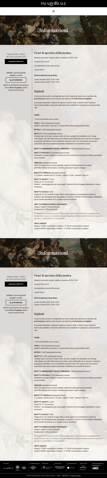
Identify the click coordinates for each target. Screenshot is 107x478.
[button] (16, 61)
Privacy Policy (76, 476)
